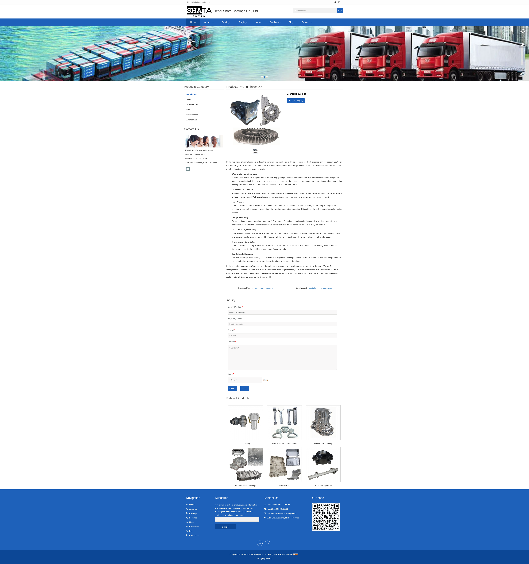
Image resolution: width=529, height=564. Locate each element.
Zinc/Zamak (191, 120)
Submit (232, 389)
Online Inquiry (296, 101)
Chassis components (323, 485)
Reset (244, 389)
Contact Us (307, 22)
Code (231, 374)
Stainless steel (192, 104)
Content (232, 341)
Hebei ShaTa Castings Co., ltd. (254, 554)
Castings (226, 22)
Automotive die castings (245, 485)
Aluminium (250, 86)
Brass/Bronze (192, 115)
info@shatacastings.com (202, 150)
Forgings (243, 22)
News (258, 22)
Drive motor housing (264, 288)
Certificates (274, 22)
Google (260, 558)
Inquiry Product (235, 307)
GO (340, 11)
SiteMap (289, 554)
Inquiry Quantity (235, 318)
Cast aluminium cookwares (320, 288)
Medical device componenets (284, 443)
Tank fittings (245, 443)
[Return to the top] (522, 45)
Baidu (267, 558)
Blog (291, 22)
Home (193, 22)
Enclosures (284, 485)
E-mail (231, 330)
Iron (188, 109)
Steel (188, 99)
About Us (208, 22)
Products (232, 86)
